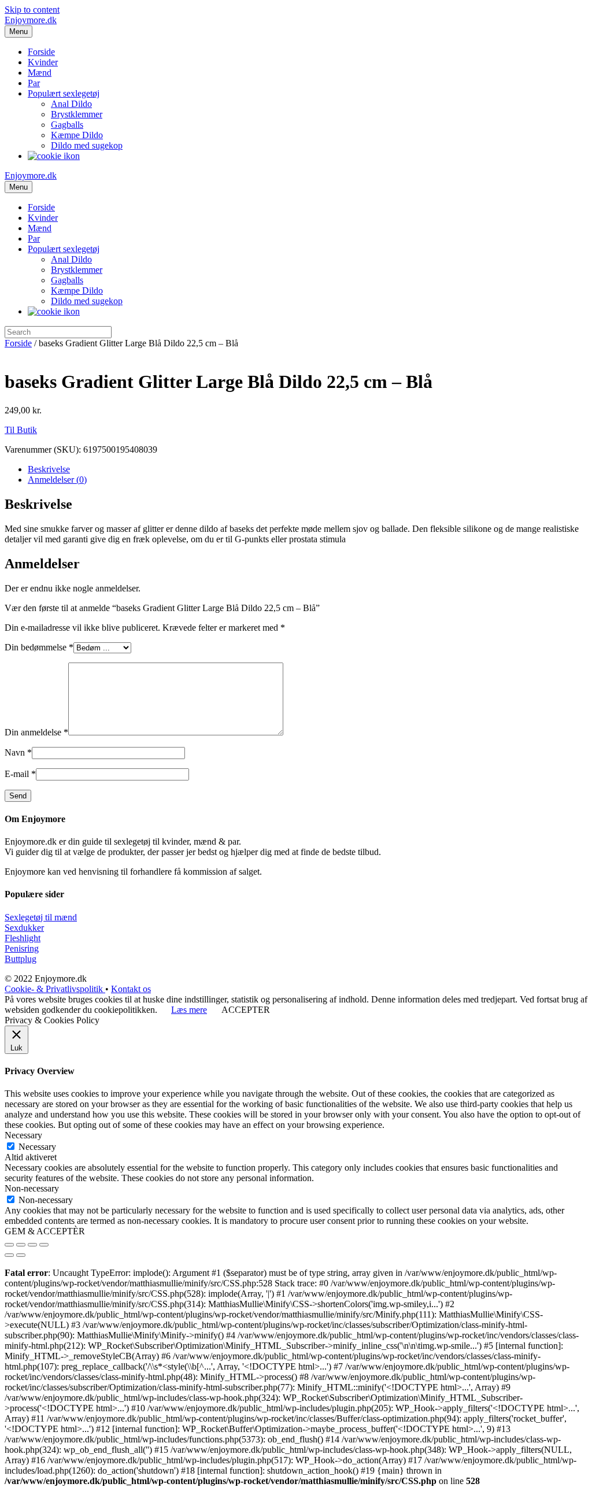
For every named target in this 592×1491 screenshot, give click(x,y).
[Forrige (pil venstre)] (9, 1255)
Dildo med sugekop (87, 145)
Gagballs (67, 125)
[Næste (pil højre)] (20, 1255)
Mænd (39, 72)
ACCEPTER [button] (245, 1010)
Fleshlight (22, 938)
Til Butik (21, 430)
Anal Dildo (71, 104)
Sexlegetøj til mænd (41, 917)
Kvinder (43, 62)
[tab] (307, 469)
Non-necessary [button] (32, 1188)
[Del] (20, 1244)
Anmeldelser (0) (57, 479)
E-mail (20, 774)
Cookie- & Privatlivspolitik (55, 989)
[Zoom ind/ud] (44, 1244)
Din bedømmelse (39, 647)
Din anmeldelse (36, 732)
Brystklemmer (76, 114)
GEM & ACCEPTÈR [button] (45, 1231)
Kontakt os (131, 989)
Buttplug (20, 959)
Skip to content (32, 9)
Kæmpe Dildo (77, 135)
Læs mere (189, 1010)
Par (34, 83)
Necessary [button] (23, 1135)
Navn (18, 752)
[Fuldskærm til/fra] (32, 1244)
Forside (41, 52)
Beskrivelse (49, 469)
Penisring (22, 948)
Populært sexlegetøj (63, 93)
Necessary (37, 1147)
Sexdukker (24, 928)
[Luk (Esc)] (9, 1244)
